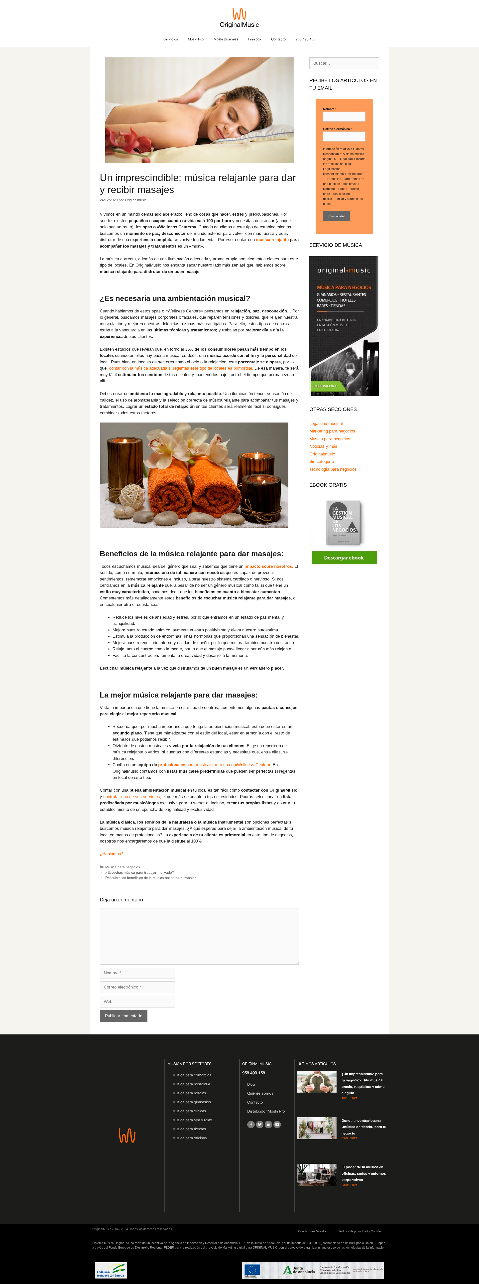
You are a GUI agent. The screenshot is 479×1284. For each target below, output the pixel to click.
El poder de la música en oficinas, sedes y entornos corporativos (364, 1173)
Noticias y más (323, 446)
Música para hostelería (191, 1084)
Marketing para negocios (332, 431)
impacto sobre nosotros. (268, 566)
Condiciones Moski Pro (313, 1231)
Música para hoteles (189, 1093)
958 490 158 (306, 39)
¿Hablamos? (111, 854)
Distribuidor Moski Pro (266, 1111)
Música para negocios (122, 867)
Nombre (330, 109)
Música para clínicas (189, 1111)
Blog (251, 1084)
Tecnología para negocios (333, 469)
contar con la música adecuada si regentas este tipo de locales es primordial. (181, 368)
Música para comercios (192, 1075)
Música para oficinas (189, 1138)
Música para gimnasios (191, 1102)
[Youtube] (277, 1124)
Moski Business (226, 39)
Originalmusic (322, 454)
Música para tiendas (189, 1129)
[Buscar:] (344, 63)
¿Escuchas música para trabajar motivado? (139, 872)
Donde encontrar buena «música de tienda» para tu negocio (364, 1127)
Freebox (254, 39)
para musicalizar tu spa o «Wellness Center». (214, 764)
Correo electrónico (337, 129)
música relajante (272, 239)
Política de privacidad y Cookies (360, 1231)
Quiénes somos (260, 1093)
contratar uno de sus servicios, (132, 796)
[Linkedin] (268, 1124)
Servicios (170, 39)
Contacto (278, 39)
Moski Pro (196, 39)
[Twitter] (259, 1124)
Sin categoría (321, 461)
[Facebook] (251, 1124)
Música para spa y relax (192, 1120)
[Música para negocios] (344, 394)
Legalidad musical (326, 423)
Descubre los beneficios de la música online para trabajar (150, 878)
